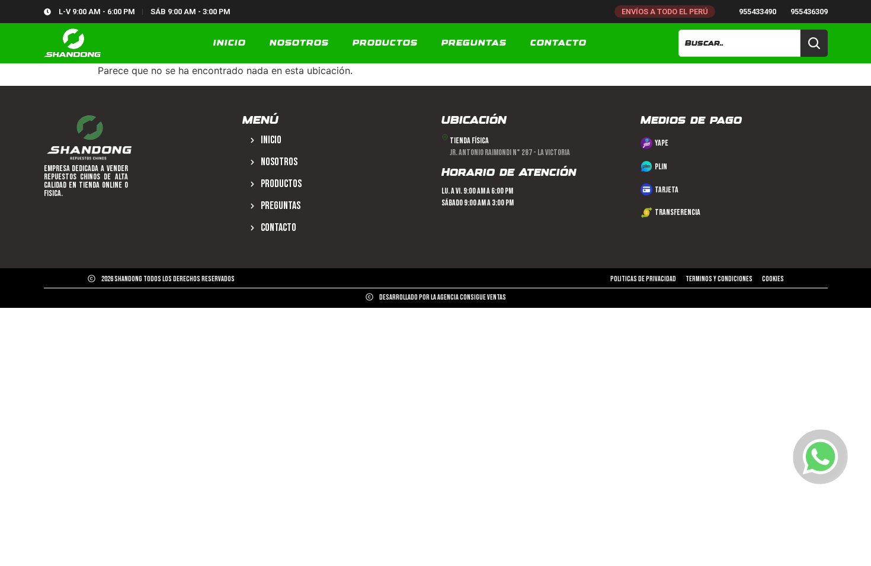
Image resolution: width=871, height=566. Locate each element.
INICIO (229, 43)
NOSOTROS (299, 43)
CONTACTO (558, 43)
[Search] (814, 43)
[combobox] (739, 43)
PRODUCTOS (385, 43)
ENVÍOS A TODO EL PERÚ (665, 11)
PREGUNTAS (474, 43)
